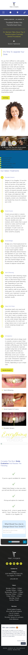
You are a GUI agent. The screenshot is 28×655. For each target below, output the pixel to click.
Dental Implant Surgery (14, 609)
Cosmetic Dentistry (14, 615)
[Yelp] (17, 563)
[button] (5, 97)
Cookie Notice (11, 636)
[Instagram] (10, 563)
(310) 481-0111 (14, 579)
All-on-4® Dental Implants (14, 611)
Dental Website (8, 648)
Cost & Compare (14, 613)
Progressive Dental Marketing (16, 649)
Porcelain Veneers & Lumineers (14, 617)
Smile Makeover (14, 619)
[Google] (21, 563)
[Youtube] (14, 563)
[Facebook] (7, 563)
